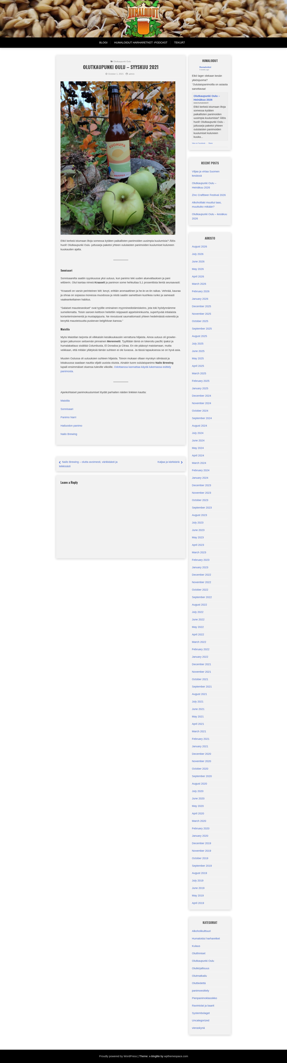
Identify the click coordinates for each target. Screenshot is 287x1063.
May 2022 (198, 626)
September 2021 (202, 686)
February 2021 (200, 738)
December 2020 (201, 753)
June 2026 (198, 261)
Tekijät (179, 42)
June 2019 (198, 888)
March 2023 (199, 552)
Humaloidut (205, 67)
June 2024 (198, 440)
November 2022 (201, 582)
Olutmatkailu (199, 975)
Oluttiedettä (199, 983)
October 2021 (200, 679)
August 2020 (199, 783)
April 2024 (198, 455)
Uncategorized (200, 1020)
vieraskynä (198, 1027)
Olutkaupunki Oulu (122, 61)
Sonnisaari (67, 409)
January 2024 (200, 477)
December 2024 (201, 395)
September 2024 (202, 418)
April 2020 (198, 813)
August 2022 (199, 604)
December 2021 (201, 664)
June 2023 (198, 530)
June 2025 (198, 351)
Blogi (103, 42)
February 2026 (200, 291)
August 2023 (199, 515)
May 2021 (198, 716)
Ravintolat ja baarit (203, 1005)
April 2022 (198, 634)
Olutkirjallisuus (200, 968)
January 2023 (200, 567)
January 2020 (200, 835)
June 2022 (198, 619)
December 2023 (201, 485)
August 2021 (199, 694)
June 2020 (198, 798)
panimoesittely (200, 990)
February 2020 (200, 828)
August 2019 (199, 873)
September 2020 (202, 776)
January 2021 (200, 746)
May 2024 (198, 447)
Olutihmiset (198, 953)
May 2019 (198, 895)
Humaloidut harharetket (206, 938)
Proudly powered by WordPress (118, 1056)
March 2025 (199, 373)
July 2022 (197, 612)
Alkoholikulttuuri (201, 931)
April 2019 (198, 903)
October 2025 (200, 321)
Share (210, 143)
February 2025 (200, 380)
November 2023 (201, 492)
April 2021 (198, 723)
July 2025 (197, 343)
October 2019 (200, 858)
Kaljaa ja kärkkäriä (169, 461)
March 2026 (199, 283)
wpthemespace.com (176, 1056)
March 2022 (199, 641)
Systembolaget (201, 1013)
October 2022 (200, 589)
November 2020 (201, 761)
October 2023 (200, 500)
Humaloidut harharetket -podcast (140, 42)
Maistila (65, 400)
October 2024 (200, 410)
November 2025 (201, 313)
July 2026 (197, 254)
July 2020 (197, 791)
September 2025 (202, 328)
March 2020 (199, 820)
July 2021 (197, 701)
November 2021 (201, 671)
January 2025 (200, 388)
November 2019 (201, 850)
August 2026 (199, 246)
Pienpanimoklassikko (204, 998)
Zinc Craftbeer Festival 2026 (209, 195)
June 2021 (198, 709)
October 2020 (200, 768)
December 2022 (201, 574)
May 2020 (198, 805)
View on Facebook (198, 143)
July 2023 (197, 522)
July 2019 (197, 880)
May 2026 (198, 269)
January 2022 (200, 656)
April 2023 (198, 544)
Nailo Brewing (69, 434)
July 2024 (197, 433)
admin (132, 74)
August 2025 (199, 336)
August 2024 (199, 425)
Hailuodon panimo (71, 425)
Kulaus (196, 946)
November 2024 (201, 403)
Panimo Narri (68, 417)
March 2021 (199, 731)
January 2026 (200, 298)
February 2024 (200, 470)
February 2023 (200, 559)
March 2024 (199, 462)
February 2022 (200, 649)
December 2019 (201, 843)
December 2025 (201, 306)
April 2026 (198, 276)
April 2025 (198, 365)
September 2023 (202, 507)
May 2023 (198, 537)
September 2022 (202, 597)
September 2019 (202, 865)
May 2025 (198, 358)
